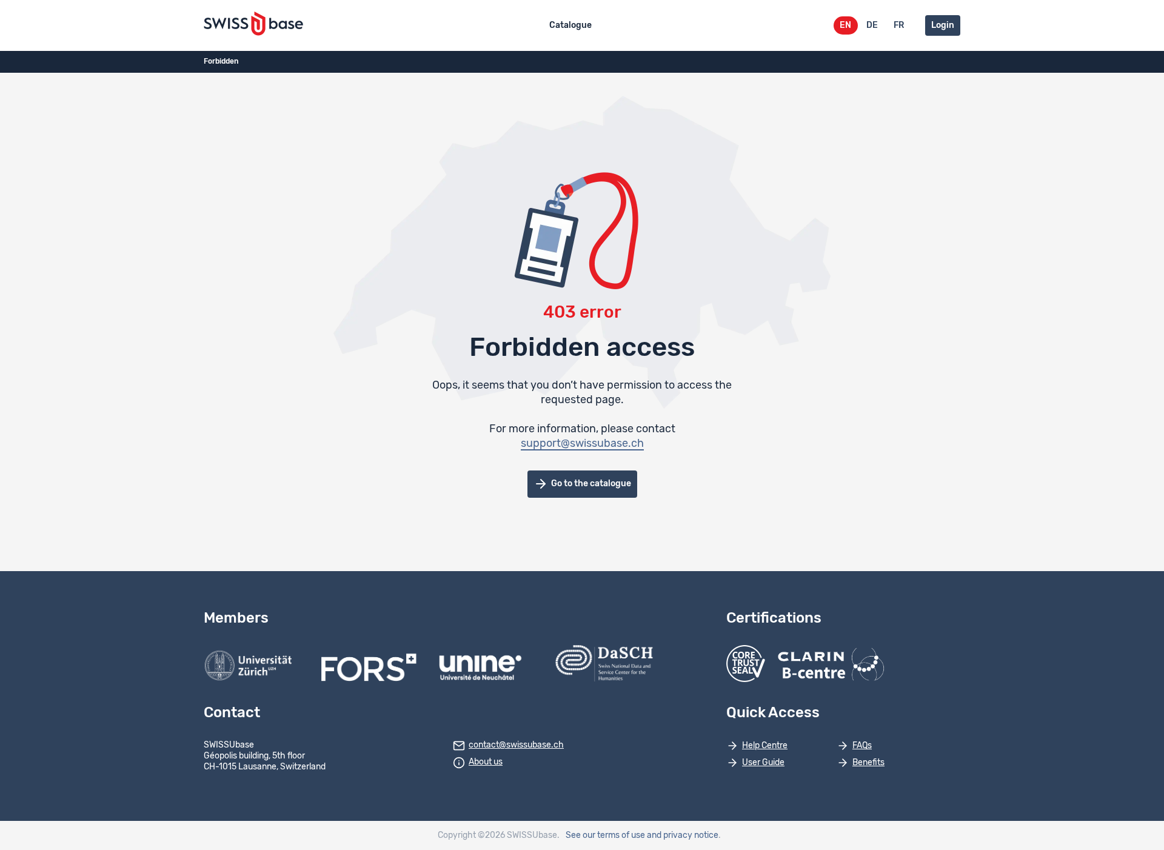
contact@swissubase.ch (516, 745)
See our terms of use (605, 835)
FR (899, 25)
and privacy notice (682, 835)
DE (872, 25)
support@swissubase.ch (582, 443)
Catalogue (570, 25)
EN (845, 25)
